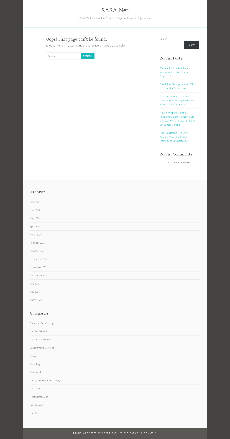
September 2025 (39, 275)
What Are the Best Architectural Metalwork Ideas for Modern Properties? (175, 72)
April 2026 (35, 226)
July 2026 (35, 201)
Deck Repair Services (41, 339)
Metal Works (36, 372)
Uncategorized (37, 413)
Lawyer (33, 355)
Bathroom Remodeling (42, 323)
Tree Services (37, 404)
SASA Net (115, 10)
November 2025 (38, 267)
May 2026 (34, 218)
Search (163, 38)
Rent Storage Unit (39, 396)
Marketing (35, 364)
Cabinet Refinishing (39, 331)
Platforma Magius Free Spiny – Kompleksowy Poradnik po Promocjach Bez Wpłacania (175, 136)
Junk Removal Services (42, 347)
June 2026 (35, 210)
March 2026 (36, 234)
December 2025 (38, 259)
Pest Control (36, 388)
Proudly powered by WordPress (94, 433)
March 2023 (36, 299)
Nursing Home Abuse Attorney (45, 380)
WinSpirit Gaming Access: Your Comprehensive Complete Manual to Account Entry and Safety (178, 100)
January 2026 (37, 250)
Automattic (148, 433)
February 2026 (37, 242)
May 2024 (34, 291)
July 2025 (35, 283)
